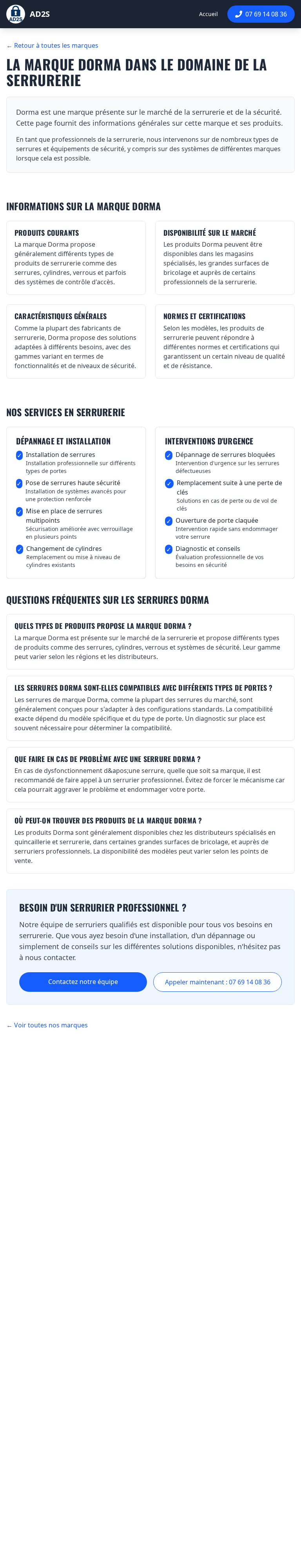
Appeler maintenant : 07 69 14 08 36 (217, 982)
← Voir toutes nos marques (47, 1025)
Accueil (208, 14)
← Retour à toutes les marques (52, 45)
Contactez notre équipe (83, 981)
